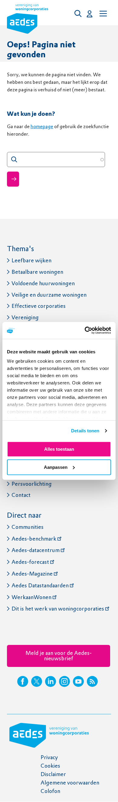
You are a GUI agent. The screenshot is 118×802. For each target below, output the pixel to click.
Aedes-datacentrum (35, 550)
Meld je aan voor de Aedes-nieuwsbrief (58, 655)
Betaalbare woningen (37, 271)
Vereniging (25, 317)
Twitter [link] (36, 681)
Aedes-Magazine (32, 573)
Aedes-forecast (30, 561)
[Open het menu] (102, 13)
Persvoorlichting (31, 483)
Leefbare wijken (31, 260)
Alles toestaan (59, 448)
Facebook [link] (22, 681)
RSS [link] (92, 681)
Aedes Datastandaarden (40, 585)
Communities (27, 526)
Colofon (50, 791)
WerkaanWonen (31, 597)
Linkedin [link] (50, 681)
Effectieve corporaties (38, 305)
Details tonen (85, 430)
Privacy (49, 757)
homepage (42, 126)
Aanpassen (55, 467)
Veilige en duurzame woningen (49, 294)
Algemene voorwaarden (70, 782)
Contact (21, 494)
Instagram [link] (64, 681)
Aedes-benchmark (33, 538)
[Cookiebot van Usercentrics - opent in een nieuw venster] (85, 330)
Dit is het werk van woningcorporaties (57, 608)
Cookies (50, 765)
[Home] (27, 20)
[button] (79, 14)
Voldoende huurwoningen (43, 283)
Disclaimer (53, 774)
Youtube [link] (78, 681)
